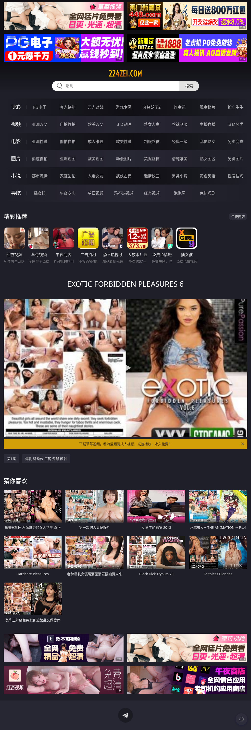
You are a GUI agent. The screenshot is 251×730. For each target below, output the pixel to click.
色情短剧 (207, 193)
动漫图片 (124, 158)
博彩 (16, 107)
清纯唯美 (180, 158)
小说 (16, 175)
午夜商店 (67, 193)
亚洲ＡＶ (40, 124)
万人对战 (95, 107)
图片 (16, 158)
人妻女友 (95, 176)
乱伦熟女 (207, 141)
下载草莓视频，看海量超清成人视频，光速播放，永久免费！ (125, 444)
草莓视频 (95, 193)
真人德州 (67, 107)
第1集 (11, 458)
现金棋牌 (207, 107)
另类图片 (235, 158)
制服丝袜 (152, 141)
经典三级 (180, 141)
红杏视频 (152, 193)
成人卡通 (95, 141)
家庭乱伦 (67, 176)
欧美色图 (95, 158)
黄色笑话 (207, 176)
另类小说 (180, 176)
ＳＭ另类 (235, 124)
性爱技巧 (235, 176)
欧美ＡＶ (95, 124)
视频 (16, 124)
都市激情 (40, 176)
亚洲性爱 (40, 141)
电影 (16, 141)
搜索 (189, 86)
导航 (16, 193)
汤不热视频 (124, 193)
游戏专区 (124, 107)
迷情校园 (152, 176)
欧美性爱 (124, 141)
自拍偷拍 (67, 124)
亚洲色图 (67, 158)
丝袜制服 (180, 124)
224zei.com (125, 73)
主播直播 (207, 124)
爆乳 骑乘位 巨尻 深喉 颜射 (46, 458)
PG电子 (39, 107)
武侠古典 (124, 176)
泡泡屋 (180, 193)
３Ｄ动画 (124, 124)
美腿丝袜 (152, 158)
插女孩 (40, 193)
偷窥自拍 (40, 158)
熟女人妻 (152, 124)
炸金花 (180, 107)
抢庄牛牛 (235, 107)
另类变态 (235, 141)
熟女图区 (207, 158)
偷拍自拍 (67, 141)
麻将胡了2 (152, 107)
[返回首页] (241, 719)
